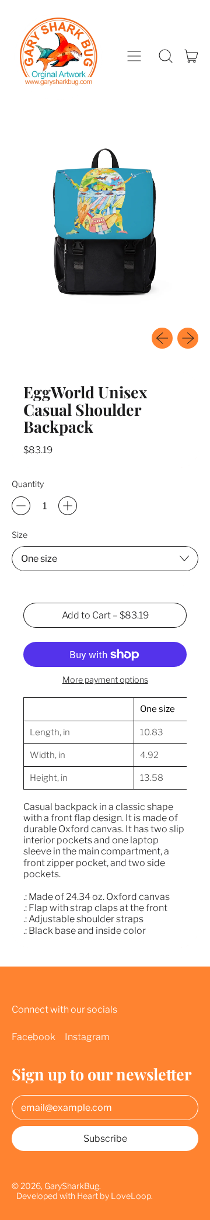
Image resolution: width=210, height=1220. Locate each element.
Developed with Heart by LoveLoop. (84, 1196)
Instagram (87, 1036)
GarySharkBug (71, 1186)
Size (19, 535)
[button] (165, 56)
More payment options (105, 680)
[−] (21, 505)
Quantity (28, 484)
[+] (67, 505)
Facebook (33, 1036)
